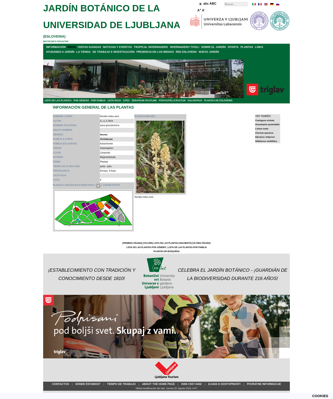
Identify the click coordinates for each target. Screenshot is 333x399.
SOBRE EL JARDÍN (213, 47)
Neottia (103, 134)
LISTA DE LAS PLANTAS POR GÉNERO (146, 247)
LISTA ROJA (114, 100)
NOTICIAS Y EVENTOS (117, 47)
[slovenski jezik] (277, 4)
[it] (254, 4)
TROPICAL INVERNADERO (151, 47)
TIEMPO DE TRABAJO (121, 384)
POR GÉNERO (81, 100)
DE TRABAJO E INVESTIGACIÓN (113, 51)
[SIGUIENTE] (185, 243)
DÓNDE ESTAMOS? (88, 384)
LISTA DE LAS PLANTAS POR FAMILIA (187, 247)
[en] (266, 4)
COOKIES (320, 396)
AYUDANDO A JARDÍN (60, 51)
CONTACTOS (60, 384)
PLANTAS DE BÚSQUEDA (167, 251)
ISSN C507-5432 (191, 384)
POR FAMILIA (98, 100)
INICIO (71, 47)
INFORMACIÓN (56, 47)
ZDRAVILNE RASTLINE (144, 100)
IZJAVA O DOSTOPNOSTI (224, 384)
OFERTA (233, 47)
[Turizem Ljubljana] (166, 379)
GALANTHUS (195, 100)
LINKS (259, 47)
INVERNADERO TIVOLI (184, 47)
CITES (126, 100)
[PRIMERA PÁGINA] (132, 243)
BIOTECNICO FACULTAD (55, 41)
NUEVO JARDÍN (209, 51)
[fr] (260, 4)
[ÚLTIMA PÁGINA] (201, 243)
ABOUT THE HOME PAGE (158, 384)
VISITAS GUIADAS (89, 47)
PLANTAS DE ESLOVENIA (218, 100)
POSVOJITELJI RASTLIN (172, 100)
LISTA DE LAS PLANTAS (58, 100)
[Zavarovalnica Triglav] (166, 357)
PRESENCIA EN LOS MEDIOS (155, 51)
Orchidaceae (106, 139)
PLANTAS (246, 47)
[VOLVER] (148, 243)
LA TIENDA (83, 51)
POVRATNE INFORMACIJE (264, 384)
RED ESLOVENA (186, 51)
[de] (271, 4)
